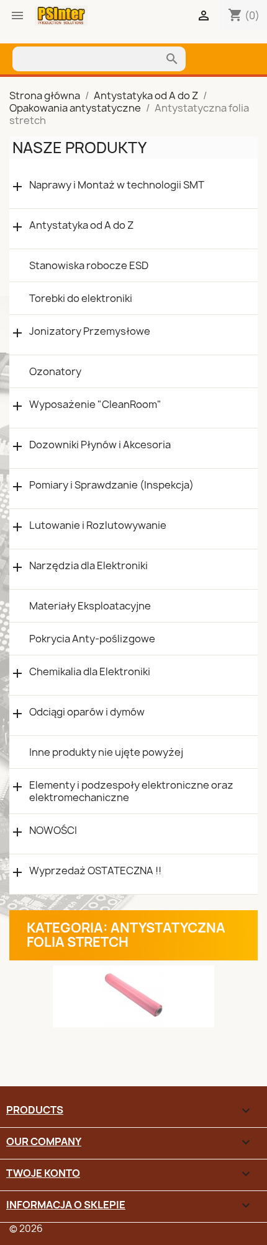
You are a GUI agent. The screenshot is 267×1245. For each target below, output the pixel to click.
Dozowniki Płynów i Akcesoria (100, 444)
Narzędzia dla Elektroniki (88, 565)
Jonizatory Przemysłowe (89, 331)
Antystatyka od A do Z (81, 225)
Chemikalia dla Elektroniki (89, 671)
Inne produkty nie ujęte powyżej (106, 752)
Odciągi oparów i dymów (87, 712)
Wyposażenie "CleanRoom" (95, 404)
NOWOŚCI (53, 830)
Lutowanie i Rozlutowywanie (97, 525)
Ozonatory (55, 371)
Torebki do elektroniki (80, 298)
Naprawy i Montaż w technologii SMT (116, 185)
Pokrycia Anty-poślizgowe (92, 638)
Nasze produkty (79, 147)
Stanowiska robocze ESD (88, 265)
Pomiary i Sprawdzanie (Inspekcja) (111, 485)
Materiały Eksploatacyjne (90, 606)
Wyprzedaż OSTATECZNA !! (95, 870)
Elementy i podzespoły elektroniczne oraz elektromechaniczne (131, 791)
